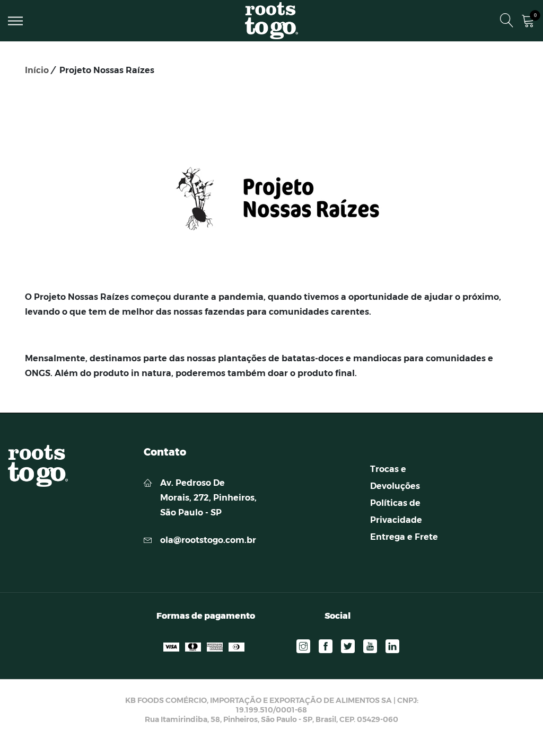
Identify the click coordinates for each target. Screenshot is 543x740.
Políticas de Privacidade (396, 511)
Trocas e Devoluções (395, 477)
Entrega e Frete (404, 537)
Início (37, 70)
